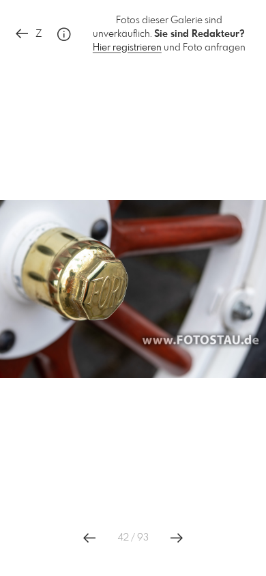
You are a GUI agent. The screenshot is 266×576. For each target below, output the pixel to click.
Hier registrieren (127, 48)
